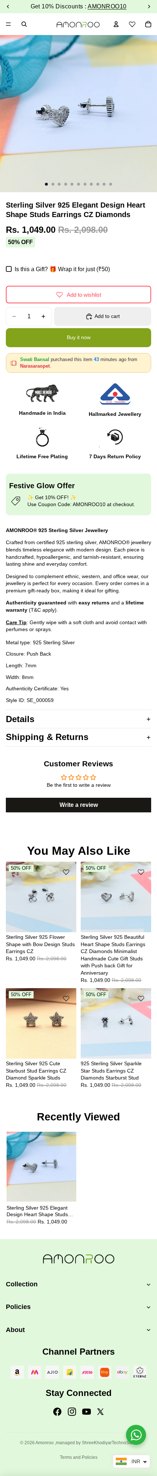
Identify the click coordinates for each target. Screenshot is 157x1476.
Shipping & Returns (47, 737)
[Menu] (8, 24)
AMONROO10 (107, 6)
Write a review (79, 805)
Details (20, 719)
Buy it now (79, 337)
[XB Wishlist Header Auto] (132, 23)
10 (104, 184)
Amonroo (44, 1442)
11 (111, 184)
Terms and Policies (78, 1457)
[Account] (116, 24)
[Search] (24, 24)
